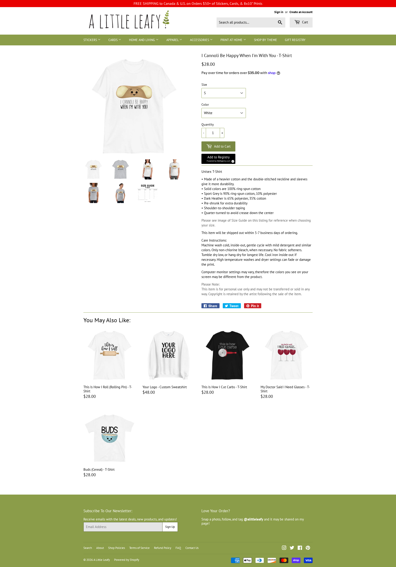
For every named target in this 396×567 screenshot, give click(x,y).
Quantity (207, 125)
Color (205, 105)
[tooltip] (232, 161)
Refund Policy (162, 548)
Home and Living (142, 40)
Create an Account (301, 12)
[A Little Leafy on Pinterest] (307, 548)
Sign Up (170, 527)
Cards (113, 40)
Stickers (90, 40)
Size (204, 85)
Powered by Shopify (126, 560)
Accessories (200, 40)
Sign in (278, 12)
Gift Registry (295, 40)
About (100, 548)
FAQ (178, 548)
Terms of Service (139, 548)
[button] (218, 159)
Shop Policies (116, 548)
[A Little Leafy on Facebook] (299, 548)
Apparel (172, 40)
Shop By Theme (265, 40)
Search (87, 548)
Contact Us (191, 548)
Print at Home (231, 40)
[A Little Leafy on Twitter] (292, 548)
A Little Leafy (102, 560)
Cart (304, 22)
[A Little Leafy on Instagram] (284, 548)
